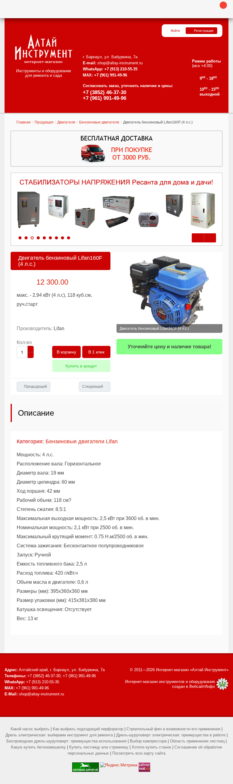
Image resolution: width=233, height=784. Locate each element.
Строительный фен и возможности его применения (173, 729)
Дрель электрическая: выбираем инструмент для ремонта (59, 735)
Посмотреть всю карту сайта (138, 753)
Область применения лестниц (197, 741)
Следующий (92, 386)
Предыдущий (35, 386)
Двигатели (66, 122)
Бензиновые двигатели (99, 122)
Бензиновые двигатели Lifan (82, 441)
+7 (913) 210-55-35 (120, 69)
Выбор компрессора (148, 741)
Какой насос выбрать (30, 729)
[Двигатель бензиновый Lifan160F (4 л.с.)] (169, 292)
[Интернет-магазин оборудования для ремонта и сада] (43, 49)
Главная (23, 122)
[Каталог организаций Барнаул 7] (85, 764)
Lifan (59, 328)
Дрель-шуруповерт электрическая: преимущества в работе (170, 735)
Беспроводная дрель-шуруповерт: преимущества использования (66, 741)
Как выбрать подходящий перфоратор (88, 729)
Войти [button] (175, 30)
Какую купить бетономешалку (38, 747)
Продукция (44, 122)
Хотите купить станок (151, 747)
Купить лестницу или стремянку (98, 747)
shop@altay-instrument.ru (120, 63)
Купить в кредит (81, 365)
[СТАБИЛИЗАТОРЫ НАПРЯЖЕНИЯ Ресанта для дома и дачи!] (116, 204)
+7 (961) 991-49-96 (104, 98)
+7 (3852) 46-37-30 (104, 92)
